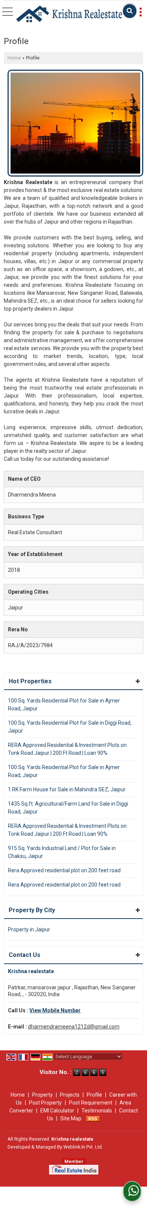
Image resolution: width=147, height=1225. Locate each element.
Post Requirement (90, 1103)
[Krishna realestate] (69, 14)
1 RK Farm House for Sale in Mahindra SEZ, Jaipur (67, 789)
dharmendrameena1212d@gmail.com (73, 1027)
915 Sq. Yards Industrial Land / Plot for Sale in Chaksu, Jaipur (62, 852)
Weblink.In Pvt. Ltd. (83, 1147)
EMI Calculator (57, 1111)
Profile (94, 1095)
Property (42, 1095)
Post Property (45, 1103)
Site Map (70, 1118)
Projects (70, 1095)
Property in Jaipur (29, 929)
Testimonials (96, 1111)
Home (14, 58)
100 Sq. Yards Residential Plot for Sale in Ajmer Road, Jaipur (64, 705)
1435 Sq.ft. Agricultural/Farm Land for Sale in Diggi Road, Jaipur (68, 808)
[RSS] (93, 1118)
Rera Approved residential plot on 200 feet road (64, 870)
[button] (55, 1010)
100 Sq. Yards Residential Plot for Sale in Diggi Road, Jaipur (70, 727)
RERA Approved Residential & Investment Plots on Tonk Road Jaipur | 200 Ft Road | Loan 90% (67, 749)
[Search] (129, 11)
